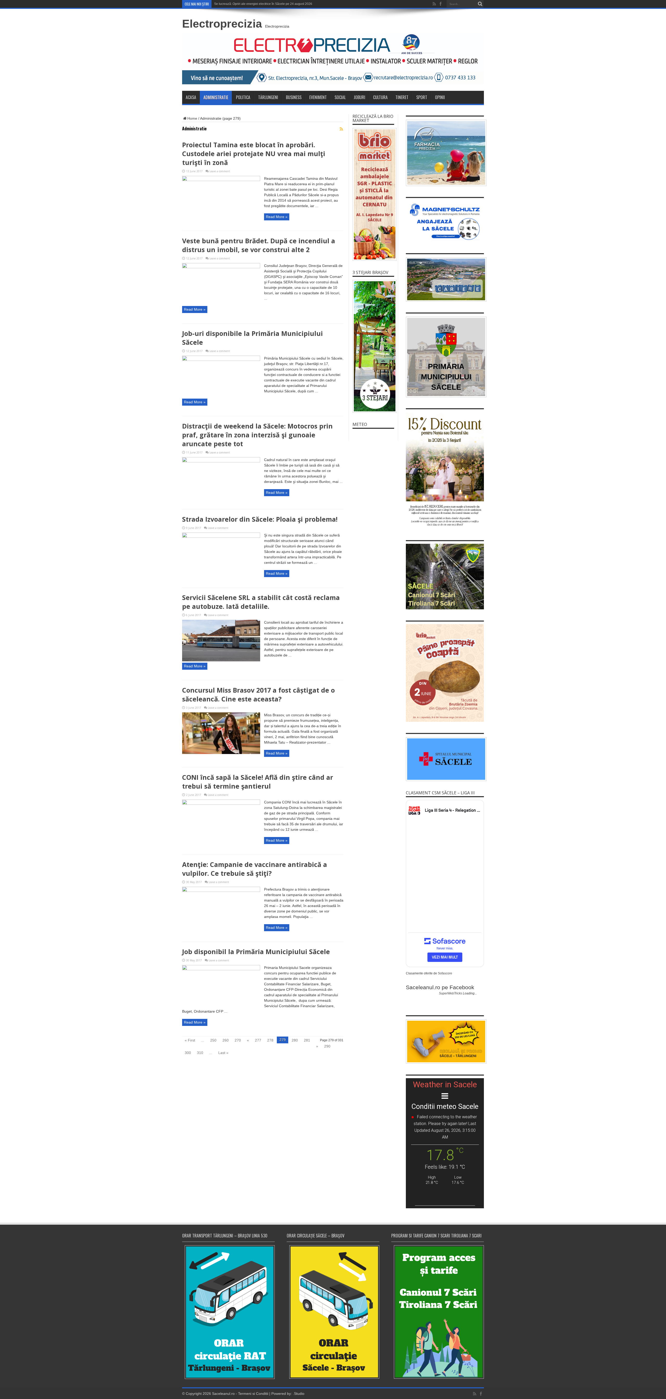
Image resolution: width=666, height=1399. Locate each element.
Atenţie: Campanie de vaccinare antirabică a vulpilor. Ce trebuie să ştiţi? (254, 869)
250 (213, 1040)
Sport (421, 97)
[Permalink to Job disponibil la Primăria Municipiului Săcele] (221, 969)
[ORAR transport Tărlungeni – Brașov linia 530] (228, 1312)
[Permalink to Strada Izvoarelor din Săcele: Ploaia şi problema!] (221, 536)
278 (270, 1040)
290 (327, 1046)
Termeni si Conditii (253, 1393)
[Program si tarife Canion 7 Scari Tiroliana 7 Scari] (437, 1312)
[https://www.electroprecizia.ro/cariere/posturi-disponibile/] (445, 279)
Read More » (276, 217)
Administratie (215, 97)
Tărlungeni (268, 97)
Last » (223, 1053)
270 (238, 1040)
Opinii (440, 97)
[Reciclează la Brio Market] (373, 194)
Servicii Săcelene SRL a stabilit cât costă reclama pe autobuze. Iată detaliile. (261, 602)
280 (295, 1040)
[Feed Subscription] (341, 129)
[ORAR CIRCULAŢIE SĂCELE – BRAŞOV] (333, 1312)
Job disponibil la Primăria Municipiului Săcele (256, 951)
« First (190, 1040)
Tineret (401, 97)
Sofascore (445, 973)
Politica (243, 97)
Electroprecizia (222, 23)
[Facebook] (440, 4)
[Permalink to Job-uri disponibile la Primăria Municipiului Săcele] (221, 359)
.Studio (298, 1393)
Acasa (191, 97)
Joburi (359, 97)
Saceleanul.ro (223, 1393)
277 (258, 1040)
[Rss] (434, 4)
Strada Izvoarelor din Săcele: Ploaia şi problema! (259, 519)
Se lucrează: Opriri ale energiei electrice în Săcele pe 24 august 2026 (263, 4)
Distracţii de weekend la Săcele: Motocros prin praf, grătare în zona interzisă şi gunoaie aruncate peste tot (257, 434)
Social (340, 97)
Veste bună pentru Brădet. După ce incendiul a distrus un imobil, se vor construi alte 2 (258, 245)
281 (307, 1040)
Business (294, 97)
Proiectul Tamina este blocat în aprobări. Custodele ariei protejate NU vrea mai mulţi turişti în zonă (253, 153)
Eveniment (318, 97)
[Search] (480, 4)
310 (200, 1053)
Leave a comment (219, 171)
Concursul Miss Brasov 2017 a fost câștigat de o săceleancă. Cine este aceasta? (258, 694)
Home (192, 118)
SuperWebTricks (450, 993)
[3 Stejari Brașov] (373, 346)
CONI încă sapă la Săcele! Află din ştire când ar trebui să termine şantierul (257, 781)
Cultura (380, 97)
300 (188, 1053)
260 (225, 1040)
